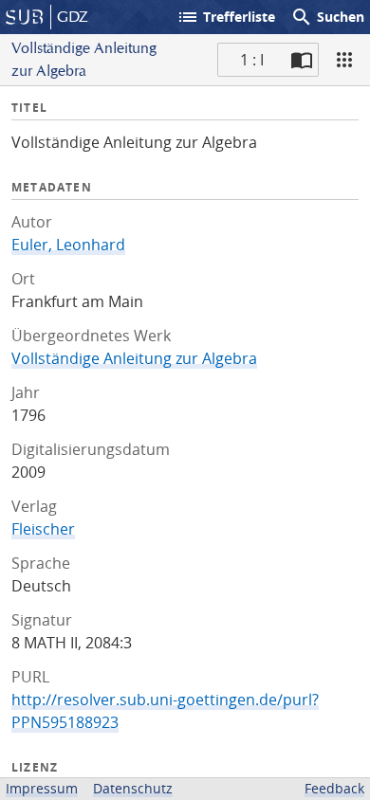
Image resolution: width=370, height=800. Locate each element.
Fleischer (43, 528)
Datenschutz (133, 788)
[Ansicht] (344, 60)
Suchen (327, 17)
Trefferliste (225, 17)
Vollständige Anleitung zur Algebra (134, 358)
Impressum (42, 788)
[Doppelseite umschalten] (302, 60)
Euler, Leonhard (68, 244)
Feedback (334, 788)
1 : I (252, 59)
